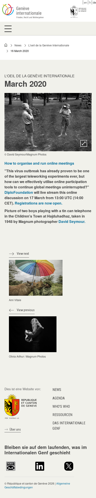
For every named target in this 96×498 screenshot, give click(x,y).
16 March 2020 (19, 51)
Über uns (15, 429)
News (18, 45)
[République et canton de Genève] (20, 406)
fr (90, 2)
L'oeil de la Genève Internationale (48, 45)
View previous (26, 310)
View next (23, 253)
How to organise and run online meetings (39, 163)
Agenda (58, 398)
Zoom (83, 143)
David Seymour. (71, 221)
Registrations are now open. (38, 203)
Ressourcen (62, 415)
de (94, 2)
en (85, 2)
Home (6, 45)
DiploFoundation (18, 192)
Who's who (61, 406)
